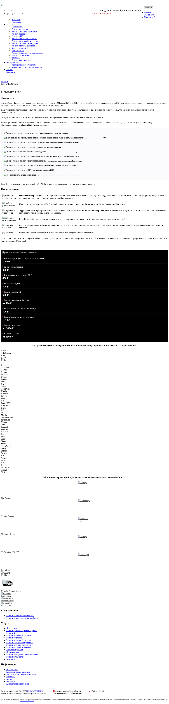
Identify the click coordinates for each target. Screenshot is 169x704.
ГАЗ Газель (6, 575)
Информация (12, 62)
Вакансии (16, 19)
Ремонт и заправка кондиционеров (27, 53)
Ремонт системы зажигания (24, 46)
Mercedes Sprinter (8, 534)
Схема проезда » (101, 13)
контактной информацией (27, 701)
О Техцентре (150, 15)
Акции (9, 69)
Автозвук (16, 58)
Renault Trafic (7, 605)
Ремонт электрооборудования (25, 41)
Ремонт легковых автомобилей (20, 615)
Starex (18, 591)
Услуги (9, 24)
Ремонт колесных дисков (23, 60)
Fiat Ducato (6, 498)
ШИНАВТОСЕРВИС (35, 691)
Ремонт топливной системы (24, 31)
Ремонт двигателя (20, 29)
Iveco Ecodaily (7, 570)
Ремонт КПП (17, 36)
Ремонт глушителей (20, 55)
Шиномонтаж (18, 50)
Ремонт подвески (19, 34)
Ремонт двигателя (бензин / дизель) (22, 630)
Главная (147, 12)
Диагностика (17, 27)
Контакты (10, 72)
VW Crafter (6, 552)
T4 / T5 (16, 552)
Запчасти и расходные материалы (27, 67)
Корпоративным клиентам (24, 65)
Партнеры (16, 22)
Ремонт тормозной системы (24, 38)
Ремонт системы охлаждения (25, 43)
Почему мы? (149, 17)
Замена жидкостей (20, 48)
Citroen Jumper (7, 516)
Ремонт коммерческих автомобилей (22, 618)
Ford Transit (6, 596)
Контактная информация (17, 684)
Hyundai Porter (7, 591)
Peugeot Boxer (7, 601)
